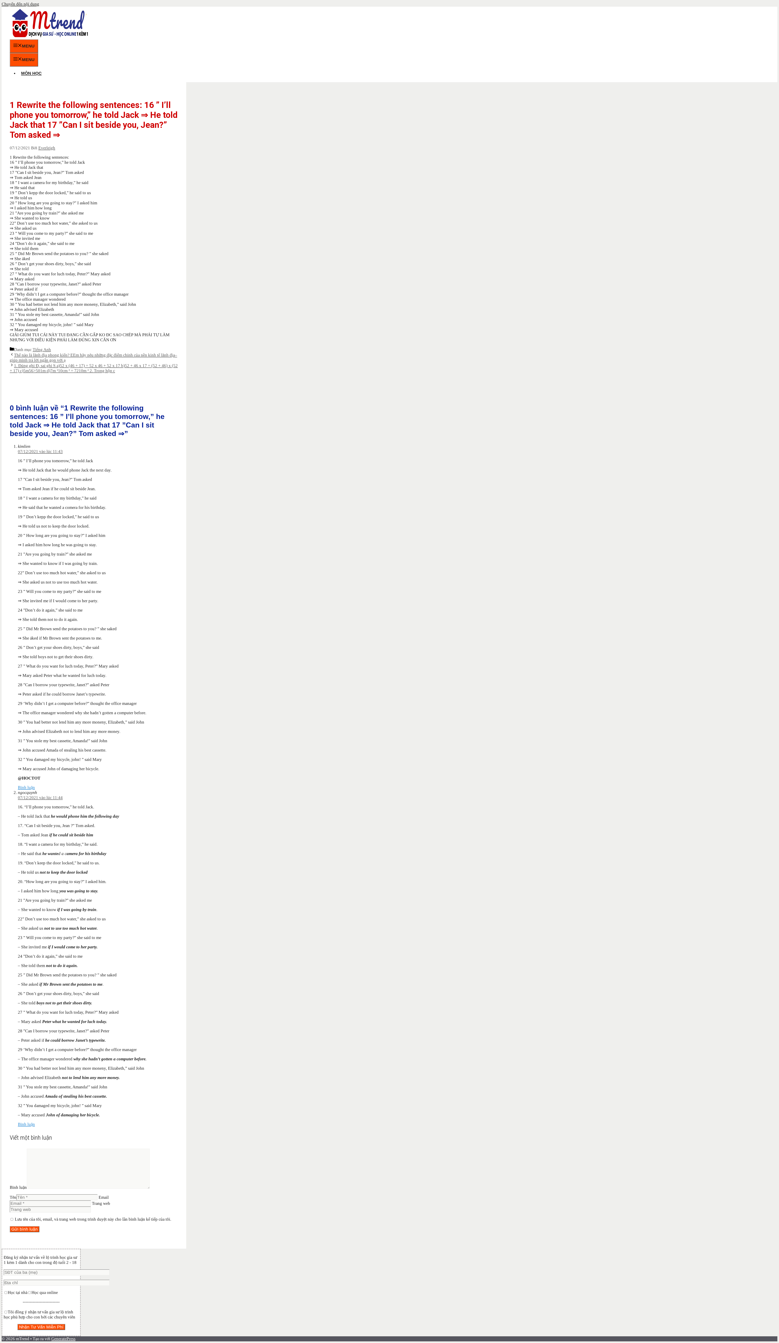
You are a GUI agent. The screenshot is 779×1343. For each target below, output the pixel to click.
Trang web (101, 1203)
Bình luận (26, 787)
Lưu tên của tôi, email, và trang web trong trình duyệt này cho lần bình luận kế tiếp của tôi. (93, 1219)
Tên (13, 1197)
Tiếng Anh (42, 349)
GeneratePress (63, 1338)
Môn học (31, 73)
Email (104, 1197)
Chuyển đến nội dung (20, 4)
